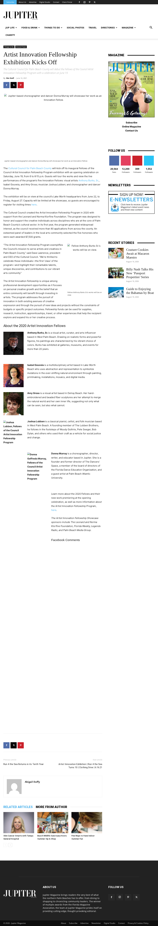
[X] (94, 2)
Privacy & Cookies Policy (138, 923)
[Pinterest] (89, 2)
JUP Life (10, 27)
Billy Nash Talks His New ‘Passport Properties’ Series (139, 273)
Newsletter (96, 923)
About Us (22, 2)
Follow (125, 157)
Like (114, 157)
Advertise (32, 2)
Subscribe (10, 2)
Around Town (21, 47)
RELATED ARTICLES (18, 807)
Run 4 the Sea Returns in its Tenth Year (23, 764)
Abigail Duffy (32, 781)
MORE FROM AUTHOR (51, 807)
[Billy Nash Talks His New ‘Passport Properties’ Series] (116, 272)
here (34, 204)
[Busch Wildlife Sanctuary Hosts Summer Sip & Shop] (52, 822)
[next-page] (10, 845)
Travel (93, 27)
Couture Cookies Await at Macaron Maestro (137, 253)
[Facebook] (79, 2)
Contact (56, 2)
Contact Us (131, 130)
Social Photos (75, 27)
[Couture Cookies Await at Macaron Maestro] (116, 253)
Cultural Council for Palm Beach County (30, 168)
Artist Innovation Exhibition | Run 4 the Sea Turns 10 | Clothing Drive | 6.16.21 (80, 766)
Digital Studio (44, 2)
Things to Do (9, 47)
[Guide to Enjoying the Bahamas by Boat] (116, 292)
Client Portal (67, 2)
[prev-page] (5, 845)
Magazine (127, 27)
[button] (151, 27)
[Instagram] (84, 2)
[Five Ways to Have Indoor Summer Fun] (86, 822)
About (63, 923)
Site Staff (10, 78)
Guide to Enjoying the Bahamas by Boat (140, 291)
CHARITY (10, 35)
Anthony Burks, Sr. (89, 180)
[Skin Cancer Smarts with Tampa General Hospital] (18, 822)
